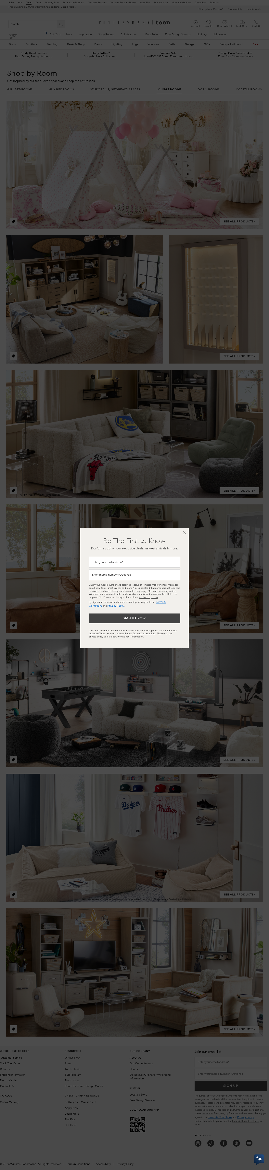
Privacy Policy (115, 606)
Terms (154, 597)
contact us (144, 597)
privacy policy (96, 636)
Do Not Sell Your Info (144, 633)
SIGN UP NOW (134, 618)
